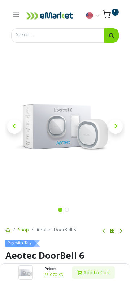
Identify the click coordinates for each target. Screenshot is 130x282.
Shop (23, 230)
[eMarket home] (50, 15)
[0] (111, 16)
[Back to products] (112, 231)
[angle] (103, 231)
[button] (14, 126)
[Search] (111, 35)
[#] (16, 15)
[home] (7, 231)
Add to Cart (96, 272)
